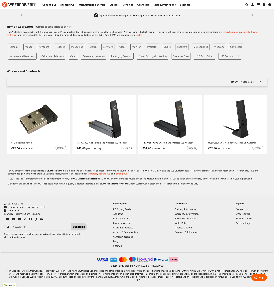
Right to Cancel (244, 218)
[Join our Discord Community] (7, 220)
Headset (60, 46)
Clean (73, 56)
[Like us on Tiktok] (36, 220)
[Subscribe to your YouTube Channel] (13, 220)
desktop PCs (104, 173)
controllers (12, 35)
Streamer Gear (181, 56)
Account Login (243, 223)
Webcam (219, 46)
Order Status (243, 213)
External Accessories (94, 56)
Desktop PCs (67, 4)
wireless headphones (231, 32)
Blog (115, 241)
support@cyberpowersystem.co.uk (27, 207)
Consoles (128, 4)
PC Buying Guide (122, 209)
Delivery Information (186, 209)
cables (139, 35)
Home (11, 27)
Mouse (28, 46)
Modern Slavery (121, 223)
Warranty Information (187, 213)
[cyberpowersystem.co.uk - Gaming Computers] (19, 5)
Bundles (14, 46)
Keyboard (44, 46)
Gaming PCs (49, 4)
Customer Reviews (123, 227)
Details (61, 147)
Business (185, 4)
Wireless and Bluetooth (22, 56)
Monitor (136, 46)
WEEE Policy (181, 223)
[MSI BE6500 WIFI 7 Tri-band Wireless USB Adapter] (235, 119)
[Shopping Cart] (258, 4)
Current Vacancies (123, 236)
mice (244, 32)
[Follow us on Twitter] (19, 220)
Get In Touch (14, 210)
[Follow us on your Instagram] (25, 220)
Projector (152, 46)
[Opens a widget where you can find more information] (259, 277)
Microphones (201, 46)
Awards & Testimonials (125, 232)
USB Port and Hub (229, 56)
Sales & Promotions (165, 4)
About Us (118, 213)
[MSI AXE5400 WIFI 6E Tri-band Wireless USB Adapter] (169, 119)
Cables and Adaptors (52, 56)
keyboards (253, 32)
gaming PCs (121, 173)
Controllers (236, 46)
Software (108, 46)
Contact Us (242, 209)
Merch (93, 46)
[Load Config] (264, 4)
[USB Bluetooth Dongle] (38, 119)
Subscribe (79, 226)
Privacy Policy (120, 218)
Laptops (114, 4)
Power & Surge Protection (152, 56)
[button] (247, 4)
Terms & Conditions (185, 218)
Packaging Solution (121, 56)
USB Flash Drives (204, 56)
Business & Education (186, 232)
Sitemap (117, 245)
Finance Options (183, 227)
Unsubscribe (18, 237)
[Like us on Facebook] (30, 220)
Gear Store (143, 4)
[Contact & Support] (270, 4)
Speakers (182, 46)
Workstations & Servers (92, 4)
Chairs (167, 46)
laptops (93, 173)
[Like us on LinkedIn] (41, 220)
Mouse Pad (77, 46)
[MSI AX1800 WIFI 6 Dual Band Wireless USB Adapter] (104, 119)
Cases (122, 46)
